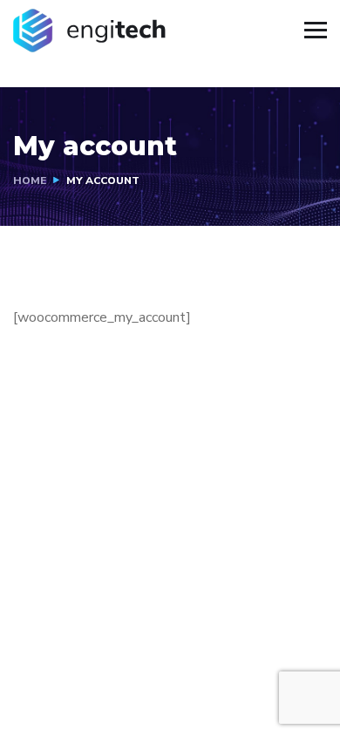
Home (29, 180)
